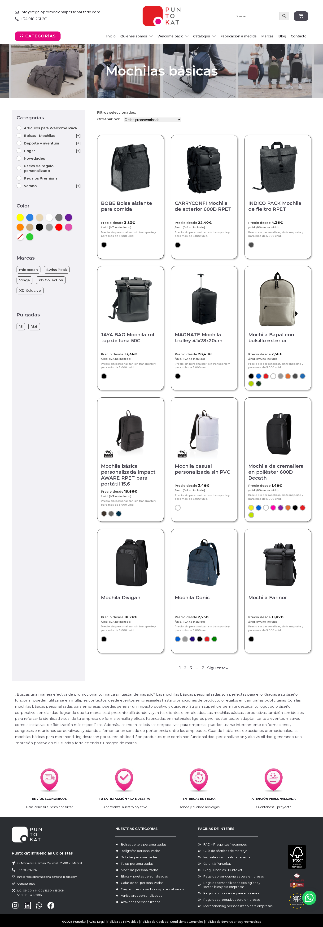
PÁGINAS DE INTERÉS (216, 829)
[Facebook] (50, 905)
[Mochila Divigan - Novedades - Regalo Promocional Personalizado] (130, 562)
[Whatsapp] (39, 905)
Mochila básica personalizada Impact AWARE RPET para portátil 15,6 (128, 475)
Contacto (298, 36)
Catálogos (201, 36)
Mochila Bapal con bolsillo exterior (271, 337)
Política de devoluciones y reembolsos (233, 921)
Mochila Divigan (120, 597)
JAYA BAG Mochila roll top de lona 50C (128, 337)
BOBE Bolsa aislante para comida (126, 206)
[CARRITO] (301, 16)
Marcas (267, 36)
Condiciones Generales (187, 921)
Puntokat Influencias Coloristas (42, 853)
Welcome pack (170, 36)
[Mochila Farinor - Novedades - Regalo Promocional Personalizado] (277, 562)
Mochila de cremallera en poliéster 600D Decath (276, 472)
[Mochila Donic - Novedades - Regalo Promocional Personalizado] (204, 562)
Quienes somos (133, 36)
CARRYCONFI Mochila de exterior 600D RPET (203, 206)
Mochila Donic (192, 597)
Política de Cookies (154, 921)
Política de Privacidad (122, 921)
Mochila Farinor (267, 597)
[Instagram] (15, 905)
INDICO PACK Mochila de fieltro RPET (274, 206)
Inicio (111, 36)
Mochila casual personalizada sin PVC (202, 469)
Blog (282, 36)
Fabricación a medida (238, 36)
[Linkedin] (27, 905)
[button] (104, 245)
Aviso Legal (97, 921)
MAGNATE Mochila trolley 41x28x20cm (199, 337)
